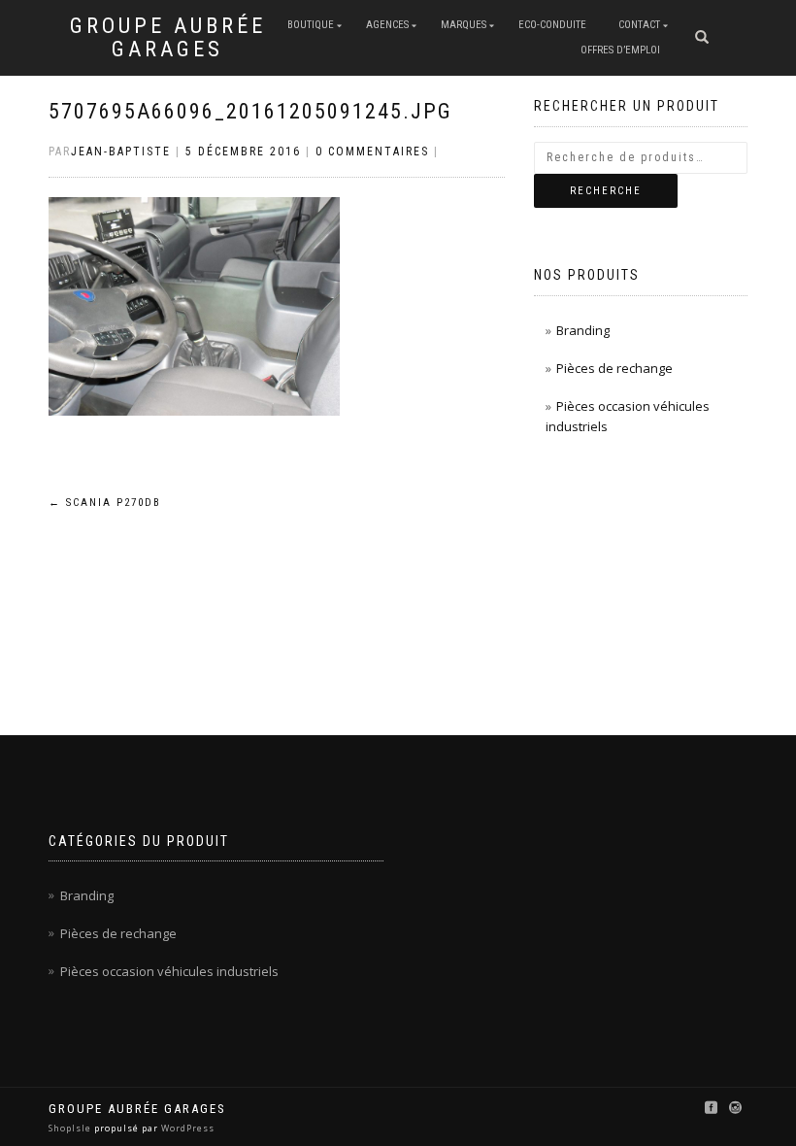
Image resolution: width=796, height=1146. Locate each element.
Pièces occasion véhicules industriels (169, 971)
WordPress (186, 1128)
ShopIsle (71, 1128)
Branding (583, 330)
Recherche (606, 191)
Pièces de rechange (614, 368)
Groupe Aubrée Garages (168, 38)
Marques (463, 24)
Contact (639, 24)
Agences (387, 24)
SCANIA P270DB (105, 502)
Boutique (310, 24)
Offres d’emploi (620, 50)
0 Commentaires (372, 151)
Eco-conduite (552, 24)
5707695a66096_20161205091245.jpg (250, 111)
